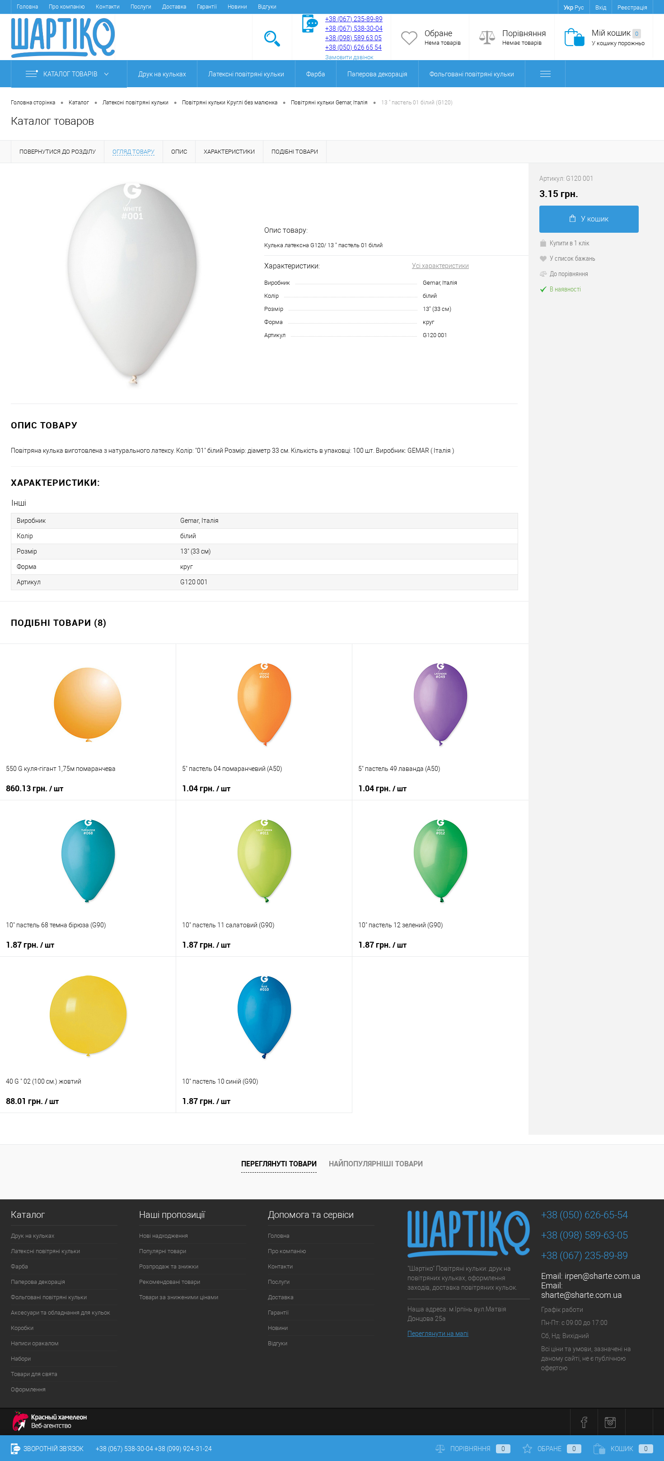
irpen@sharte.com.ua (603, 1276)
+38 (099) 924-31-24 (183, 1448)
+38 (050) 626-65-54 (584, 1215)
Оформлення (28, 1389)
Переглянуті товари (279, 1164)
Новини (237, 7)
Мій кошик (615, 33)
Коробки (22, 1328)
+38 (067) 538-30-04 (124, 1448)
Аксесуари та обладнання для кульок (60, 1312)
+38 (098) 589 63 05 (353, 38)
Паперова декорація (377, 74)
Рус (579, 7)
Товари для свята (34, 1374)
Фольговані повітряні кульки (472, 74)
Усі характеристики (440, 265)
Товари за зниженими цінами (178, 1297)
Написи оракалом (35, 1343)
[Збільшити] (132, 283)
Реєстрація (632, 7)
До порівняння (569, 273)
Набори (21, 1358)
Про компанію (67, 7)
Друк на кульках (162, 74)
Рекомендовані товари (169, 1281)
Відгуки (267, 7)
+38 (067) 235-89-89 (354, 19)
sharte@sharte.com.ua (581, 1295)
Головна (27, 7)
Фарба (315, 74)
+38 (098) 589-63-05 (584, 1235)
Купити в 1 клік (569, 242)
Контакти (108, 7)
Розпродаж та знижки (168, 1266)
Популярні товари (162, 1251)
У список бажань (572, 258)
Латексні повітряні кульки (246, 74)
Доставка (174, 7)
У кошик (594, 219)
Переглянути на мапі (437, 1333)
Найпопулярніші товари (376, 1164)
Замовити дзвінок (349, 57)
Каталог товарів (71, 74)
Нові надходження (163, 1235)
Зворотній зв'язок (53, 1448)
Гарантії (207, 7)
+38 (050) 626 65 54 (353, 47)
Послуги (141, 7)
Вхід (600, 7)
